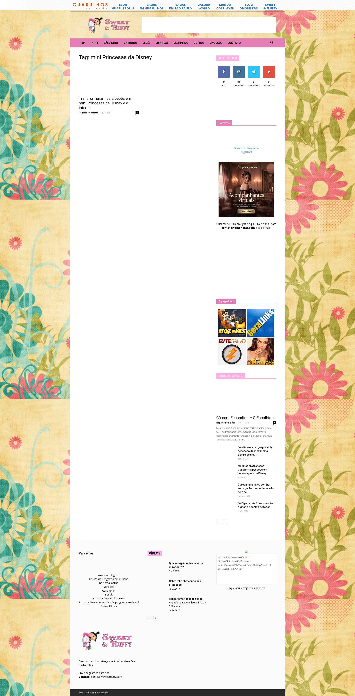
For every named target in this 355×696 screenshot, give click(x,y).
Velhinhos (181, 43)
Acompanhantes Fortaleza (109, 598)
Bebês (146, 43)
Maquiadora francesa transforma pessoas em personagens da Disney (252, 469)
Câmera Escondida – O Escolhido (245, 418)
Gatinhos (130, 43)
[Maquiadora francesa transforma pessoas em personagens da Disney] (225, 470)
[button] (271, 42)
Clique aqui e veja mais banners (246, 588)
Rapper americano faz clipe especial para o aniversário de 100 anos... (187, 602)
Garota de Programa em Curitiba (108, 579)
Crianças (161, 43)
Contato (234, 43)
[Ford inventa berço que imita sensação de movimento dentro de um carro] (225, 451)
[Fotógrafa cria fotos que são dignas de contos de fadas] (225, 507)
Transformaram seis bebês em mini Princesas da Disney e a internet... (105, 103)
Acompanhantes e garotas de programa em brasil (109, 602)
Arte (95, 43)
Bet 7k (109, 594)
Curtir (224, 67)
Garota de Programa (246, 148)
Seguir (239, 67)
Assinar (268, 67)
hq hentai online (108, 583)
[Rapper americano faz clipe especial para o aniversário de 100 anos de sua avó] (157, 603)
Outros (198, 43)
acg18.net (246, 152)
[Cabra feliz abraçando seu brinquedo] (157, 585)
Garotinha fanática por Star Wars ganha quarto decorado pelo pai (256, 488)
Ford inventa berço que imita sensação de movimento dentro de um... (255, 451)
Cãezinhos (111, 43)
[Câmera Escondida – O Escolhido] (246, 398)
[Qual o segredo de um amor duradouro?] (157, 567)
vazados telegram (108, 575)
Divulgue (215, 43)
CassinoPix (108, 590)
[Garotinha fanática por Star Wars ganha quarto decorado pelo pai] (225, 489)
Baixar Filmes (109, 606)
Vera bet (109, 586)
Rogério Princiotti (88, 112)
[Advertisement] (209, 25)
